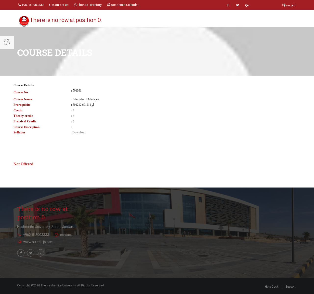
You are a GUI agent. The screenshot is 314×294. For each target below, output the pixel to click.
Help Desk (271, 286)
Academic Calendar (124, 5)
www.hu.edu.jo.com (38, 242)
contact (66, 235)
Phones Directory (89, 5)
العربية (290, 5)
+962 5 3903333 (32, 5)
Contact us (60, 5)
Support (291, 286)
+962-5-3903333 (36, 235)
